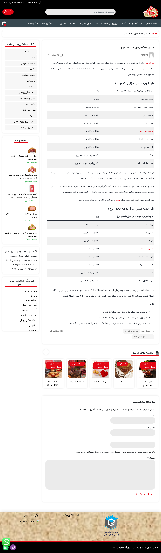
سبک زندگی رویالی (27, 92)
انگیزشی (32, 69)
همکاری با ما (47, 23)
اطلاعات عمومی (28, 63)
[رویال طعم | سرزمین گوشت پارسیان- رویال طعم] (151, 12)
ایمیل (151, 427)
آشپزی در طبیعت (28, 51)
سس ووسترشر (146, 131)
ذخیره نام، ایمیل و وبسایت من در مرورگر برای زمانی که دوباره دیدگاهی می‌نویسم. (114, 452)
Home (154, 33)
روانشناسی (31, 81)
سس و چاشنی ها (132, 331)
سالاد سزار (149, 63)
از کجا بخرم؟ (32, 23)
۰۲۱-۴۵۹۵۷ (33, 3)
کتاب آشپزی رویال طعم (114, 23)
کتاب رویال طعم (90, 23)
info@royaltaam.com (12, 3)
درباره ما (73, 23)
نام (153, 415)
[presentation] (46, 352)
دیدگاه (151, 457)
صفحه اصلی (151, 23)
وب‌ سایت (150, 439)
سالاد (118, 200)
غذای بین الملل (29, 110)
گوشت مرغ (31, 300)
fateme (144, 55)
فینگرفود (32, 115)
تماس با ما (61, 23)
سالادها (32, 86)
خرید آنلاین (136, 23)
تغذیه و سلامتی (28, 75)
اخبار (34, 57)
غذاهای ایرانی (29, 104)
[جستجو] (48, 12)
